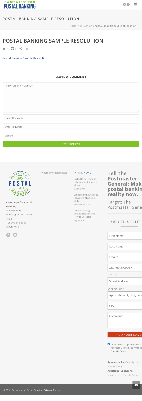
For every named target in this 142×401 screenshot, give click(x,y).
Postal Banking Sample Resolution (25, 58)
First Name (115, 233)
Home (73, 26)
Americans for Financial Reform (124, 375)
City (112, 303)
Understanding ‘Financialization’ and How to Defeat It (84, 213)
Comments (115, 314)
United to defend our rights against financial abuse (85, 182)
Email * (113, 255)
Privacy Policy (52, 390)
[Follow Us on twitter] (15, 235)
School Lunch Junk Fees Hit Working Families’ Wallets (86, 197)
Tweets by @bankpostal (53, 172)
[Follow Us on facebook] (8, 235)
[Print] (29, 49)
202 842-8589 (18, 222)
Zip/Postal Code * (119, 265)
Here (16, 226)
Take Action (85, 26)
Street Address (118, 279)
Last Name (115, 244)
